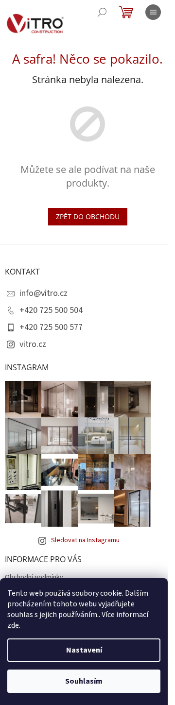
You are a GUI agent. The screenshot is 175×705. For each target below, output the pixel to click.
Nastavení (84, 650)
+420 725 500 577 (51, 327)
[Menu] (153, 12)
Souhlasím (84, 681)
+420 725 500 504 (51, 310)
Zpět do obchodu (88, 216)
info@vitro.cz (43, 293)
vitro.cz (32, 344)
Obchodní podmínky (34, 577)
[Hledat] (102, 12)
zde (13, 625)
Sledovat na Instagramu (85, 540)
